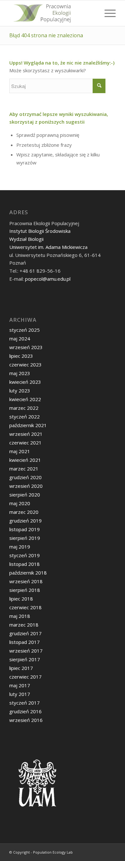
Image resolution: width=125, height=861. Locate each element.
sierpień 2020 (24, 494)
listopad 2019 (24, 529)
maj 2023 (19, 373)
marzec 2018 (23, 624)
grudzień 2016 (25, 711)
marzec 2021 (23, 468)
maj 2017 (19, 685)
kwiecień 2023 (25, 382)
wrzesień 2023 (26, 347)
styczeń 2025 (24, 330)
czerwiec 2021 (25, 442)
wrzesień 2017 (26, 650)
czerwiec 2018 (25, 607)
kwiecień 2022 (25, 399)
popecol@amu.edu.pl (48, 279)
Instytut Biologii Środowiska (40, 231)
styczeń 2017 (24, 702)
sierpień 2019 (24, 538)
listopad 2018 (24, 564)
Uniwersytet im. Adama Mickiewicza (48, 247)
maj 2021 (19, 451)
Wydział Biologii (26, 239)
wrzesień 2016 (26, 720)
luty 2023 (19, 390)
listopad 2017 (24, 642)
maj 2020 (19, 503)
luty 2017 (19, 694)
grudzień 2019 (25, 520)
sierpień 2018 (24, 590)
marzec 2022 (23, 408)
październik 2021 (28, 425)
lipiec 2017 (21, 668)
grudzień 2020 (25, 477)
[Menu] (107, 13)
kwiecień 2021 (25, 460)
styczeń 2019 (24, 555)
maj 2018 (19, 616)
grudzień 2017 (25, 633)
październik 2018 (28, 572)
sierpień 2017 (24, 659)
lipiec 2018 (21, 598)
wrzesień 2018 (26, 581)
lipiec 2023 (21, 356)
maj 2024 (19, 338)
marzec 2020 (23, 512)
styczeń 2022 (24, 416)
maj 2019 (19, 546)
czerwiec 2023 (25, 364)
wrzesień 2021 (26, 434)
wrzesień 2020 (26, 486)
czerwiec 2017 (25, 676)
